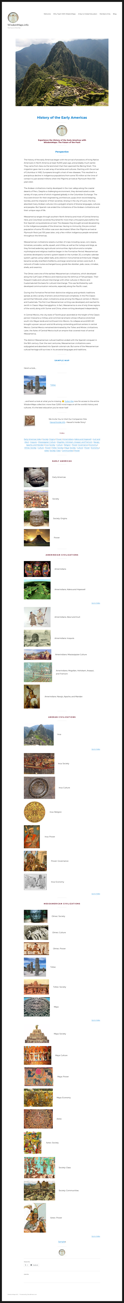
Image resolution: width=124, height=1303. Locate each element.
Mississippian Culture (47, 442)
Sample (61, 1242)
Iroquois (33, 442)
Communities (67, 451)
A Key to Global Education (87, 14)
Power (59, 439)
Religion (67, 445)
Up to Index (96, 603)
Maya (67, 448)
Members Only (105, 14)
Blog (114, 14)
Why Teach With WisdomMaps (64, 14)
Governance (83, 445)
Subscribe (69, 401)
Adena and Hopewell (82, 439)
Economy (93, 445)
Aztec (46, 451)
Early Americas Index (32, 439)
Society (45, 439)
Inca (47, 445)
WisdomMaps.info (18, 25)
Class (58, 451)
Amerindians (68, 439)
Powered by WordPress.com (28, 1294)
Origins (52, 439)
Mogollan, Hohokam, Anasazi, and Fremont (74, 442)
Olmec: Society (30, 448)
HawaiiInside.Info (57, 422)
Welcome (47, 14)
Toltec (53, 385)
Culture (59, 445)
